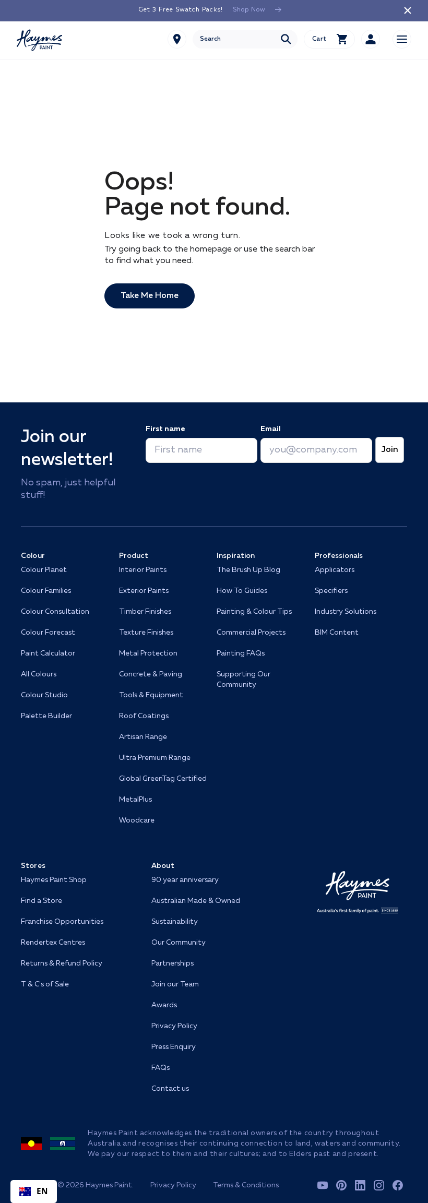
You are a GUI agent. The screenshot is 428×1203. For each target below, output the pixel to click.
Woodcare (136, 820)
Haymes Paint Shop (54, 880)
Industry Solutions (345, 611)
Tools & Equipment (151, 695)
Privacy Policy (174, 1026)
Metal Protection (148, 653)
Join (389, 450)
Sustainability (174, 921)
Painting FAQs (241, 653)
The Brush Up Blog (248, 570)
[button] (329, 39)
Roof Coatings (144, 716)
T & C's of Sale (45, 984)
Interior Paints (143, 570)
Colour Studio (44, 695)
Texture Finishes (146, 632)
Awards (164, 1005)
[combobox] (245, 39)
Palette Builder (46, 716)
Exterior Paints (144, 590)
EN (43, 1191)
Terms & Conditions (246, 1185)
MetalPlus (135, 799)
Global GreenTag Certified (163, 778)
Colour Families (46, 590)
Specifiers (331, 590)
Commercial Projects (251, 632)
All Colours (38, 674)
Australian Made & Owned (195, 900)
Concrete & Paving (150, 674)
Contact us (170, 1088)
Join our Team (175, 984)
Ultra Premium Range (155, 757)
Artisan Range (143, 737)
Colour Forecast (48, 632)
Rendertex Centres (53, 942)
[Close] (407, 10)
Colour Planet (44, 570)
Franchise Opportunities (62, 921)
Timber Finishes (145, 611)
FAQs (160, 1067)
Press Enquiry (173, 1047)
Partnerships (172, 963)
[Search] (286, 39)
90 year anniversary (185, 880)
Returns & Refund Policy (61, 963)
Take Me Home (150, 296)
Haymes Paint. (110, 1185)
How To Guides (242, 590)
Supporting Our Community (243, 679)
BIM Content (337, 632)
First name (165, 429)
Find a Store (41, 900)
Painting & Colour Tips (254, 611)
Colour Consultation (55, 611)
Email (270, 429)
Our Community (178, 942)
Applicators (334, 570)
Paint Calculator (48, 653)
